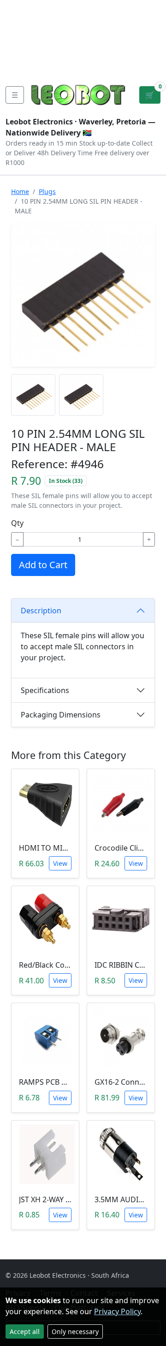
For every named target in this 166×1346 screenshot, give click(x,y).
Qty (17, 523)
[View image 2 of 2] (81, 395)
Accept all (25, 1331)
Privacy (19, 66)
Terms (54, 66)
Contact (21, 37)
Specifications (45, 690)
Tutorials (22, 7)
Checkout (83, 37)
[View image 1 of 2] (33, 395)
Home (20, 191)
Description (41, 610)
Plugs (47, 191)
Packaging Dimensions (61, 715)
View (60, 863)
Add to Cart (43, 564)
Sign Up (151, 36)
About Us (23, 22)
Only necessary (75, 1331)
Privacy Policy (117, 1311)
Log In (121, 36)
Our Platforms (32, 52)
